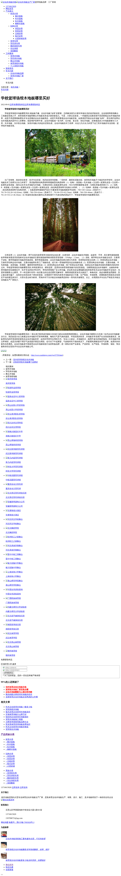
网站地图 (5, 822)
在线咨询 (10, 800)
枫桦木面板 (11, 749)
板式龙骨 (10, 764)
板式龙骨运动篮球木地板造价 (18, 712)
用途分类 (9, 771)
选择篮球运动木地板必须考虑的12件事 (22, 697)
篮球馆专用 (11, 773)
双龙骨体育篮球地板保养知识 (18, 724)
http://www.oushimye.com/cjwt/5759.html (47, 355)
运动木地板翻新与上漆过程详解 (19, 692)
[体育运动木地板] (18, 2)
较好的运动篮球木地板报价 (17, 717)
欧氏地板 (14, 87)
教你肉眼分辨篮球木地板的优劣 (19, 694)
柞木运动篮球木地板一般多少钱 (19, 707)
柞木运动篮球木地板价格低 (17, 727)
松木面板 (10, 747)
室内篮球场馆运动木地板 (23, 360)
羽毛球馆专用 (12, 776)
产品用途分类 (7, 734)
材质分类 (9, 739)
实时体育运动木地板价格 (16, 687)
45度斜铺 (10, 766)
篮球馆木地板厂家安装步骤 (17, 689)
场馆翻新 (10, 783)
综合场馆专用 (12, 780)
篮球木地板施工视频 (14, 719)
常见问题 (5, 90)
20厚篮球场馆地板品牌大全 (17, 722)
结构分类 (9, 754)
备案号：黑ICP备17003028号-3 (21, 822)
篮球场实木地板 (12, 729)
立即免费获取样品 (17, 105)
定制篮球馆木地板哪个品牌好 (25, 362)
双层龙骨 (10, 759)
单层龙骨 (10, 756)
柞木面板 (10, 744)
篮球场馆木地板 (12, 709)
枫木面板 (10, 742)
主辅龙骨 (10, 761)
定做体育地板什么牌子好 (16, 714)
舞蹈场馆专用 (12, 778)
